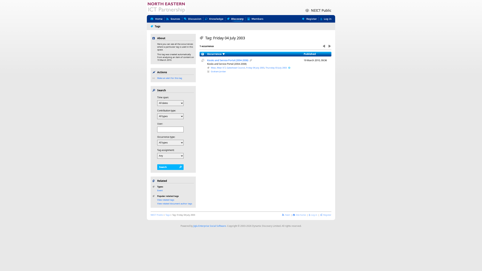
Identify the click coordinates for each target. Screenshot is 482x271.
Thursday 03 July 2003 (276, 67)
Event (160, 190)
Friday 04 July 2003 (255, 67)
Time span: (163, 97)
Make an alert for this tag (169, 78)
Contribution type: (166, 110)
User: (160, 123)
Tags (167, 214)
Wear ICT (221, 67)
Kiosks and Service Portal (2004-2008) (227, 60)
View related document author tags (174, 203)
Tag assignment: (165, 150)
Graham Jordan (218, 71)
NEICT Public (157, 214)
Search (163, 167)
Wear (213, 67)
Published (310, 54)
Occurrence (214, 54)
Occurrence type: (166, 137)
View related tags (165, 199)
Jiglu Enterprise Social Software (209, 226)
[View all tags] (289, 68)
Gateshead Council (236, 67)
